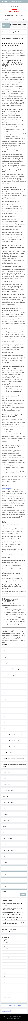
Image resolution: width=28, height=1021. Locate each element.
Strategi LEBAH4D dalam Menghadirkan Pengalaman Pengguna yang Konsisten (12, 1)
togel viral (5, 796)
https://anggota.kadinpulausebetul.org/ (12, 734)
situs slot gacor (6, 880)
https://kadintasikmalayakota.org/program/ (13, 758)
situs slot (5, 856)
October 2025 (6, 967)
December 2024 (6, 997)
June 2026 (5, 943)
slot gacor (5, 693)
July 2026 (5, 940)
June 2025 (5, 979)
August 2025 (6, 973)
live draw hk (6, 820)
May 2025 (5, 982)
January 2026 (6, 958)
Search (4, 891)
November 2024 (6, 1000)
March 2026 (6, 952)
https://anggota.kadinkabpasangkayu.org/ (13, 740)
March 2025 (6, 988)
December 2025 (6, 961)
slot (4, 687)
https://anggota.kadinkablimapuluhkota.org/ (13, 746)
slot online (5, 862)
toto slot (5, 705)
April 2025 (5, 985)
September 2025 (7, 970)
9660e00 (6, 48)
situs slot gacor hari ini (8, 790)
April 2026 (5, 949)
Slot (4, 832)
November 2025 (6, 964)
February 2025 (6, 991)
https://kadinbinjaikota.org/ (9, 752)
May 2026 (5, 946)
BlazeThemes (17, 1018)
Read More (4, 644)
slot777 (5, 844)
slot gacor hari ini (7, 772)
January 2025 (6, 994)
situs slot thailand (7, 838)
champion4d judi (6, 488)
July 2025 (5, 976)
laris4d (4, 826)
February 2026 (6, 955)
